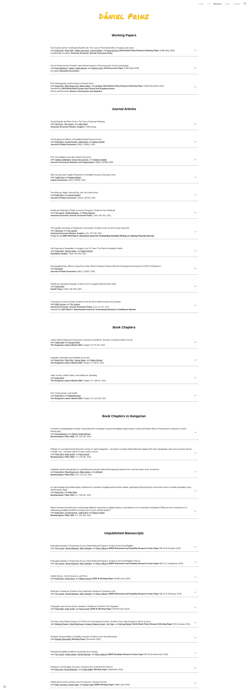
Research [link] (217, 3)
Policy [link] (227, 3)
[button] (245, 4)
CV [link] (208, 3)
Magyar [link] (237, 3)
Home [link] (201, 3)
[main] (124, 16)
